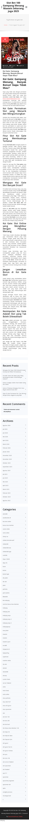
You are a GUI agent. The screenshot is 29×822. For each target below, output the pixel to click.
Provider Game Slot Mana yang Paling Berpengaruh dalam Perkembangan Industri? (13, 377)
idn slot (5, 581)
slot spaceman (7, 765)
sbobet (5, 668)
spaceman (5, 777)
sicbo (4, 687)
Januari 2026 (6, 451)
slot (4, 713)
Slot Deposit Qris (7, 739)
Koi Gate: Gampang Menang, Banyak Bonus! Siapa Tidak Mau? (13, 73)
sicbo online (6, 694)
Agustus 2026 (6, 425)
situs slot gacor (7, 705)
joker (4, 585)
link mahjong (6, 600)
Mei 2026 (5, 436)
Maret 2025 (6, 489)
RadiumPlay (6, 653)
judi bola (5, 589)
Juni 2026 (5, 433)
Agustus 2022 (6, 500)
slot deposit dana (7, 735)
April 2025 (5, 485)
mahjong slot (6, 611)
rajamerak (5, 656)
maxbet (5, 638)
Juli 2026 (5, 429)
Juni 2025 (5, 478)
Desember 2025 (7, 455)
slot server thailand (8, 762)
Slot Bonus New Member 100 (11, 728)
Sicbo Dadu (6, 690)
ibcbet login (6, 574)
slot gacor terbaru (8, 750)
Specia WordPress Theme (15, 816)
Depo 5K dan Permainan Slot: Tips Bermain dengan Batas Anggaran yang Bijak (14, 394)
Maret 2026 (6, 444)
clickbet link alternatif (8, 540)
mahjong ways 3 (7, 623)
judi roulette (6, 593)
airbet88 (5, 514)
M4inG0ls (5, 65)
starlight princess (7, 792)
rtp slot (5, 664)
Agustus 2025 (6, 470)
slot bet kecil (6, 724)
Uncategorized (7, 795)
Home (5, 25)
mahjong (5, 608)
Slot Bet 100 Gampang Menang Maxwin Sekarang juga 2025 (13, 7)
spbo (4, 788)
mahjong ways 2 (7, 619)
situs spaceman (7, 709)
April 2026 (5, 440)
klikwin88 (5, 596)
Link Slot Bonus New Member (11, 604)
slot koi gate (10, 67)
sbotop (5, 675)
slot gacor (13, 65)
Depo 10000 (6, 559)
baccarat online (7, 521)
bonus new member (8, 525)
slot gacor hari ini (7, 747)
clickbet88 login (7, 551)
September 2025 (7, 466)
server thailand (7, 683)
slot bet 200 (6, 720)
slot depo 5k (6, 732)
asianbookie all (7, 517)
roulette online (7, 660)
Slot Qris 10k (6, 758)
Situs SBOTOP (7, 702)
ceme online (6, 533)
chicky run (5, 536)
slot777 (5, 773)
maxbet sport (6, 641)
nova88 (5, 645)
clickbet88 (5, 544)
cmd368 (5, 555)
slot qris (5, 754)
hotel (4, 566)
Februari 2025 (7, 493)
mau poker (6, 630)
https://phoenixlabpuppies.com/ (11, 98)
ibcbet (4, 570)
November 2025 (7, 459)
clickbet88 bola (7, 548)
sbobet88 (5, 671)
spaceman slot (7, 784)
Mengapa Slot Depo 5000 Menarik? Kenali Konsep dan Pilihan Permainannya (14, 371)
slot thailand (6, 769)
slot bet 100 (6, 717)
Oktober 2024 (7, 497)
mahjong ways (7, 615)
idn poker (5, 578)
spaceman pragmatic (8, 780)
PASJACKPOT (6, 649)
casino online (6, 529)
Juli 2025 (5, 474)
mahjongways (6, 626)
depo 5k (5, 563)
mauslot (5, 634)
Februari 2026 (7, 448)
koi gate (20, 65)
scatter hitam (6, 679)
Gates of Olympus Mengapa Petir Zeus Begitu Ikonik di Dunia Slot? (13, 388)
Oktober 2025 (7, 463)
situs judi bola (6, 698)
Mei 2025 (5, 481)
